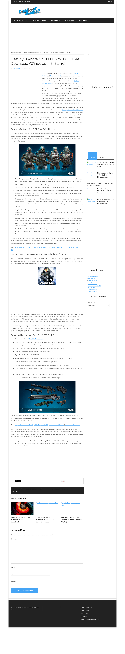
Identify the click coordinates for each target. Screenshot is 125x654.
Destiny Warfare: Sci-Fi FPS (26, 489)
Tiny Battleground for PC (23, 247)
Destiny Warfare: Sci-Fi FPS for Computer (45, 489)
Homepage (14, 52)
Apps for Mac (69, 20)
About (20, 2)
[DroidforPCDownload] (27, 14)
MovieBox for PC (93, 291)
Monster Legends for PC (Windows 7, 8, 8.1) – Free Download (21, 520)
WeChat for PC (92, 280)
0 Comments (26, 68)
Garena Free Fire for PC (59, 247)
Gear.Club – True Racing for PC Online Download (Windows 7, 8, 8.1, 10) (80, 489)
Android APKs (55, 20)
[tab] (92, 156)
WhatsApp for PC (93, 276)
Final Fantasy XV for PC (56, 425)
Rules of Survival (55, 76)
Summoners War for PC (72, 425)
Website (13, 581)
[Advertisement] (62, 38)
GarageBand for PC (93, 282)
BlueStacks (83, 20)
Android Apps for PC (23, 52)
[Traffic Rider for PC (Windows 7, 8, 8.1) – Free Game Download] (47, 503)
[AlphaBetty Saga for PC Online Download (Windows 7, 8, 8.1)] (72, 505)
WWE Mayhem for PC (41, 425)
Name (13, 567)
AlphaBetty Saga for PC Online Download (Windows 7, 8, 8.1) (71, 520)
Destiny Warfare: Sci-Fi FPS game (72, 110)
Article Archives (91, 302)
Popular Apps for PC (20, 20)
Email (13, 574)
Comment (14, 539)
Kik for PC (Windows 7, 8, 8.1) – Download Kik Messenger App (105, 201)
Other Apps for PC (39, 20)
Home (15, 2)
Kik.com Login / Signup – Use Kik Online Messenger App (105, 175)
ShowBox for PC (92, 284)
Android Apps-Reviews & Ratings (90, 619)
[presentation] (92, 156)
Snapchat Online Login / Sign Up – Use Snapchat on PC (105, 164)
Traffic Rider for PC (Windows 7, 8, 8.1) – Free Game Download (46, 520)
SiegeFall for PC (92, 278)
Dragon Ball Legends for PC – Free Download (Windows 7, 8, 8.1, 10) (77, 489)
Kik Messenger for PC (94, 286)
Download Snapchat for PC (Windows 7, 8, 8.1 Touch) (105, 191)
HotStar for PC (92, 289)
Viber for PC (91, 287)
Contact (27, 2)
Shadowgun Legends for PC (41, 247)
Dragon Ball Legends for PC (24, 425)
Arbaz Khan (16, 68)
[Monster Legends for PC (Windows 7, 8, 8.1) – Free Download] (22, 514)
